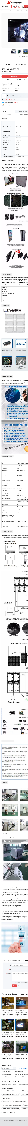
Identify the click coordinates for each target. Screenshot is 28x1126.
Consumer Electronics (10, 10)
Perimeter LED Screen (6, 1074)
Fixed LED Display (19, 1071)
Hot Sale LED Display (6, 1071)
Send (14, 985)
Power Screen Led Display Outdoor (11, 1094)
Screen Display (6, 1101)
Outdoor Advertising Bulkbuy (9, 1112)
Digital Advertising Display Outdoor (11, 1108)
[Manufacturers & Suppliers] (14, 2)
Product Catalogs (22, 1068)
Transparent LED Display (20, 1077)
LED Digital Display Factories (19, 1101)
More (2, 1115)
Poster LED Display (5, 1077)
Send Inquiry (14, 76)
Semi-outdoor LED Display (21, 1091)
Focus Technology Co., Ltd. (18, 1120)
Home (2, 10)
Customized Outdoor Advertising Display (12, 1105)
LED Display (18, 10)
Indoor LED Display (7, 1091)
